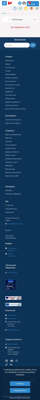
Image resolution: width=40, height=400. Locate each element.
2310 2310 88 (12, 272)
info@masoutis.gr (14, 330)
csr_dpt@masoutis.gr (15, 224)
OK (32, 45)
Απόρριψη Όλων (20, 390)
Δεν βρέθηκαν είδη (20, 27)
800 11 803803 (13, 344)
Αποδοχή (20, 384)
